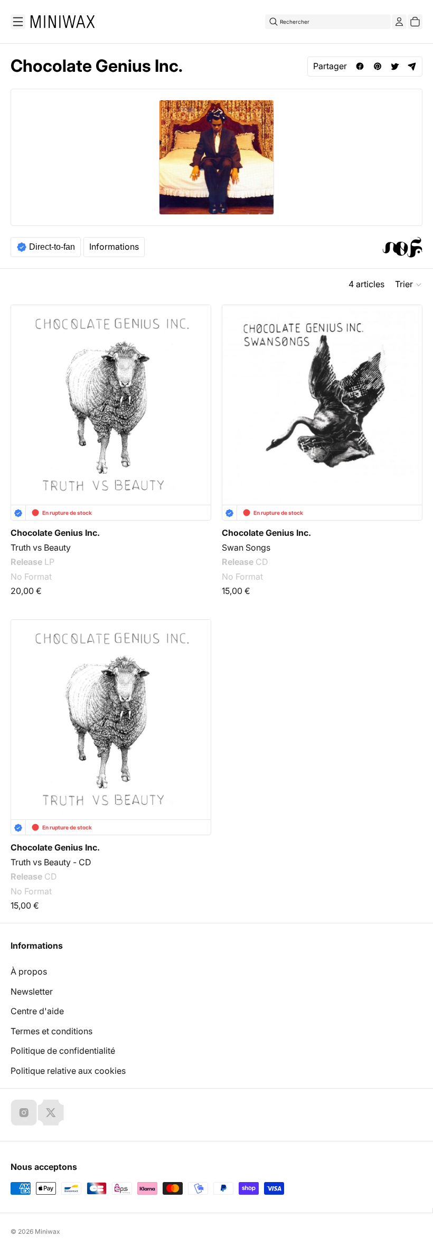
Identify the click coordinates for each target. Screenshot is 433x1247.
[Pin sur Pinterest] (377, 66)
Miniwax (47, 1231)
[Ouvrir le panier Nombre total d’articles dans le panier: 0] (415, 21)
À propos (29, 971)
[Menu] (18, 21)
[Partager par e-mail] (412, 66)
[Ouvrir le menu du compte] (399, 21)
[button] (408, 284)
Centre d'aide (37, 1011)
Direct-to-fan (52, 246)
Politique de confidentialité (63, 1050)
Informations (114, 246)
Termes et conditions (51, 1031)
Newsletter (32, 991)
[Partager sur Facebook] (359, 66)
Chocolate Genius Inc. (55, 532)
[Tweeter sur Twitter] (394, 66)
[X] (50, 1112)
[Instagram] (24, 1112)
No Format (31, 576)
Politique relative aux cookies (68, 1070)
